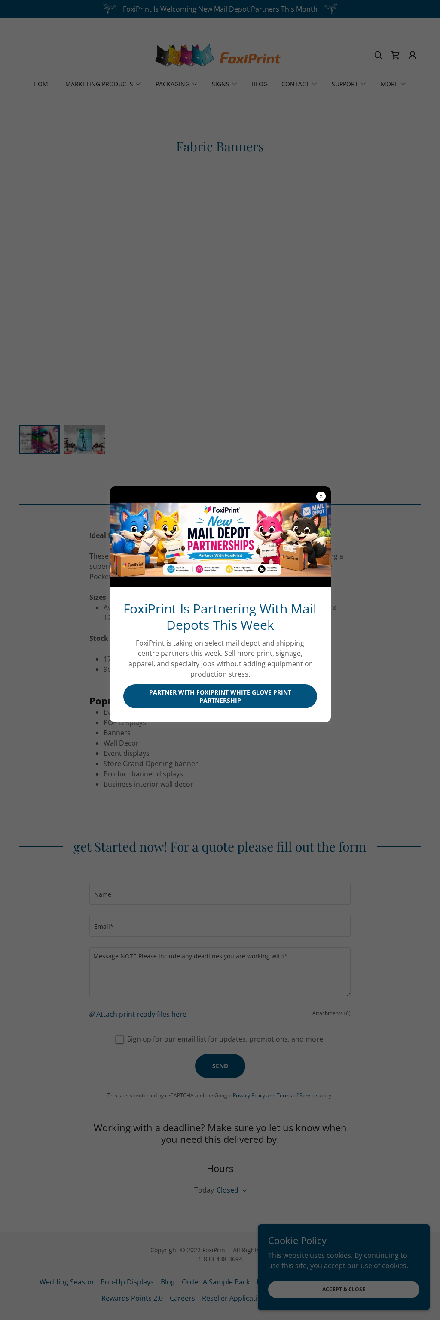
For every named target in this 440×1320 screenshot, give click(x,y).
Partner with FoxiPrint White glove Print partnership (220, 696)
